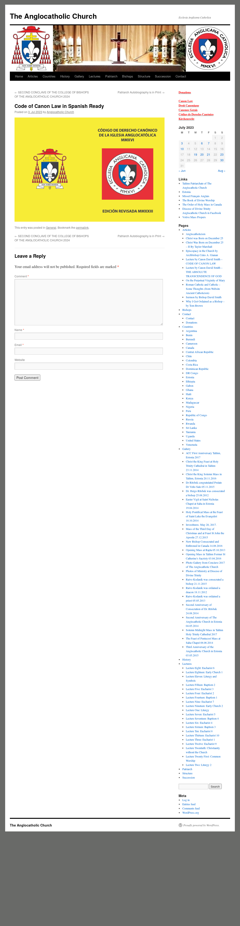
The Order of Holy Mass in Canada (202, 204)
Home (19, 76)
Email (19, 345)
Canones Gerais (188, 110)
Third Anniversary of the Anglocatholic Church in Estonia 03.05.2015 (204, 651)
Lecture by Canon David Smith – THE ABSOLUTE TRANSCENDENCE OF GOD (204, 272)
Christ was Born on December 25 (204, 238)
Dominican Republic (197, 369)
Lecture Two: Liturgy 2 (198, 765)
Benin (189, 335)
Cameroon (191, 343)
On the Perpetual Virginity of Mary (205, 280)
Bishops (127, 76)
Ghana (189, 390)
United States (193, 440)
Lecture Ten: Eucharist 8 (199, 731)
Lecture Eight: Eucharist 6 (200, 668)
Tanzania (190, 432)
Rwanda (190, 423)
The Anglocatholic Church (53, 16)
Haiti (188, 394)
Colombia (191, 360)
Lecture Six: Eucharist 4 (199, 722)
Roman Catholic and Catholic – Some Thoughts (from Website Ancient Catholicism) (203, 289)
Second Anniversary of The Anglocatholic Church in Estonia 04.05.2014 (204, 621)
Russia (189, 419)
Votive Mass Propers (194, 217)
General (51, 227)
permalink (82, 227)
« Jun (182, 171)
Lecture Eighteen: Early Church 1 (204, 672)
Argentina (191, 331)
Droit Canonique (189, 105)
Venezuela (191, 444)
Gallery (79, 76)
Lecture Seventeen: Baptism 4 (202, 718)
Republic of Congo (196, 415)
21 (208, 154)
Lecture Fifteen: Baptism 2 (200, 685)
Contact (181, 76)
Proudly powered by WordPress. (201, 825)
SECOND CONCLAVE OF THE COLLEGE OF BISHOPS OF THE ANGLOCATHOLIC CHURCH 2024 (52, 94)
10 (182, 149)
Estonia (186, 192)
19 (195, 154)
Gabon (189, 385)
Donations (185, 92)
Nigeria (190, 406)
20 (202, 154)
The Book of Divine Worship (198, 200)
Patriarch (111, 76)
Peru (188, 411)
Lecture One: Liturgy (197, 710)
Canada (190, 347)
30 (222, 160)
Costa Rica (192, 364)
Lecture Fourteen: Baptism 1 (201, 697)
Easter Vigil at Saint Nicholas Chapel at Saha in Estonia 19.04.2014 (202, 503)
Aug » (221, 171)
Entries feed (188, 804)
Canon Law (186, 101)
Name (19, 330)
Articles (33, 76)
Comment (22, 276)
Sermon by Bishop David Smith (203, 297)
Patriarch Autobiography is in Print (141, 92)
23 (222, 154)
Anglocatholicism (195, 234)
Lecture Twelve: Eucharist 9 (201, 744)
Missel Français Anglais (195, 196)
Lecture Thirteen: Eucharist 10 (202, 735)
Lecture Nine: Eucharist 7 (200, 701)
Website (20, 360)
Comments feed (191, 808)
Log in (186, 800)
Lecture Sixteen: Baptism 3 (201, 727)
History (65, 76)
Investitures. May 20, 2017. (201, 524)
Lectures (95, 76)
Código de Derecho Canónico (196, 114)
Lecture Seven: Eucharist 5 (200, 714)
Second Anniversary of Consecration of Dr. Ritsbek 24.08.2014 (201, 609)
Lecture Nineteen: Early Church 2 (204, 706)
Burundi (190, 339)
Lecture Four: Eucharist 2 (200, 693)
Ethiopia (190, 381)
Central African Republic (200, 352)
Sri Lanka (191, 428)
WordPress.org (190, 812)
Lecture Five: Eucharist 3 (200, 689)
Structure (144, 76)
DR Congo (192, 373)
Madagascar (192, 402)
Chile (189, 356)
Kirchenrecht (186, 119)
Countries (49, 76)
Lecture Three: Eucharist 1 (200, 739)
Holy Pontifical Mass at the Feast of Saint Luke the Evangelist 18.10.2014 (204, 516)
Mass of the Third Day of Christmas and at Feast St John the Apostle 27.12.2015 (205, 533)
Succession (163, 76)
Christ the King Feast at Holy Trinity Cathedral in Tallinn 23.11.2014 (202, 465)
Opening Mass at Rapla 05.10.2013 (205, 550)
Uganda (190, 436)
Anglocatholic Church (60, 112)
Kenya (189, 398)
